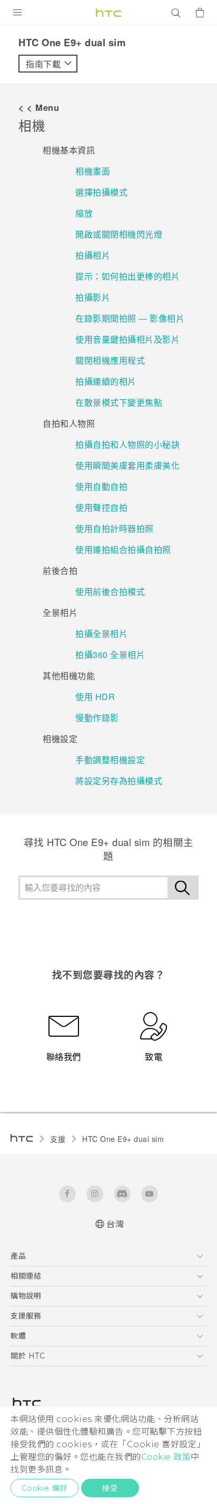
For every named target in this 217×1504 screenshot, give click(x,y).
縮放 (84, 213)
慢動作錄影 (97, 718)
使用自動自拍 (101, 486)
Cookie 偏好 (44, 1488)
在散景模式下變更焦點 (118, 402)
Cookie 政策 (166, 1457)
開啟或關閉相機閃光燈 (118, 234)
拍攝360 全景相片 (110, 654)
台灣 (115, 1224)
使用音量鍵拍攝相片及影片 (127, 339)
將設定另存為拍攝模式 (118, 781)
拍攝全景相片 (101, 633)
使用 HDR (95, 697)
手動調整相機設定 (110, 760)
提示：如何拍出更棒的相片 (127, 276)
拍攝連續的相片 (105, 381)
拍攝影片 (92, 297)
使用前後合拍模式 (110, 591)
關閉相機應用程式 (110, 360)
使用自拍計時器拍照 (114, 528)
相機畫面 (92, 171)
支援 (57, 1139)
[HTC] (108, 12)
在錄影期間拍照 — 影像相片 (129, 318)
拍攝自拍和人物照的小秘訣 (127, 444)
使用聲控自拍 (101, 507)
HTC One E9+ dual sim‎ (123, 1139)
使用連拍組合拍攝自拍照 (123, 549)
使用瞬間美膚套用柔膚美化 (127, 465)
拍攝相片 (92, 255)
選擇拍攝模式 (101, 192)
